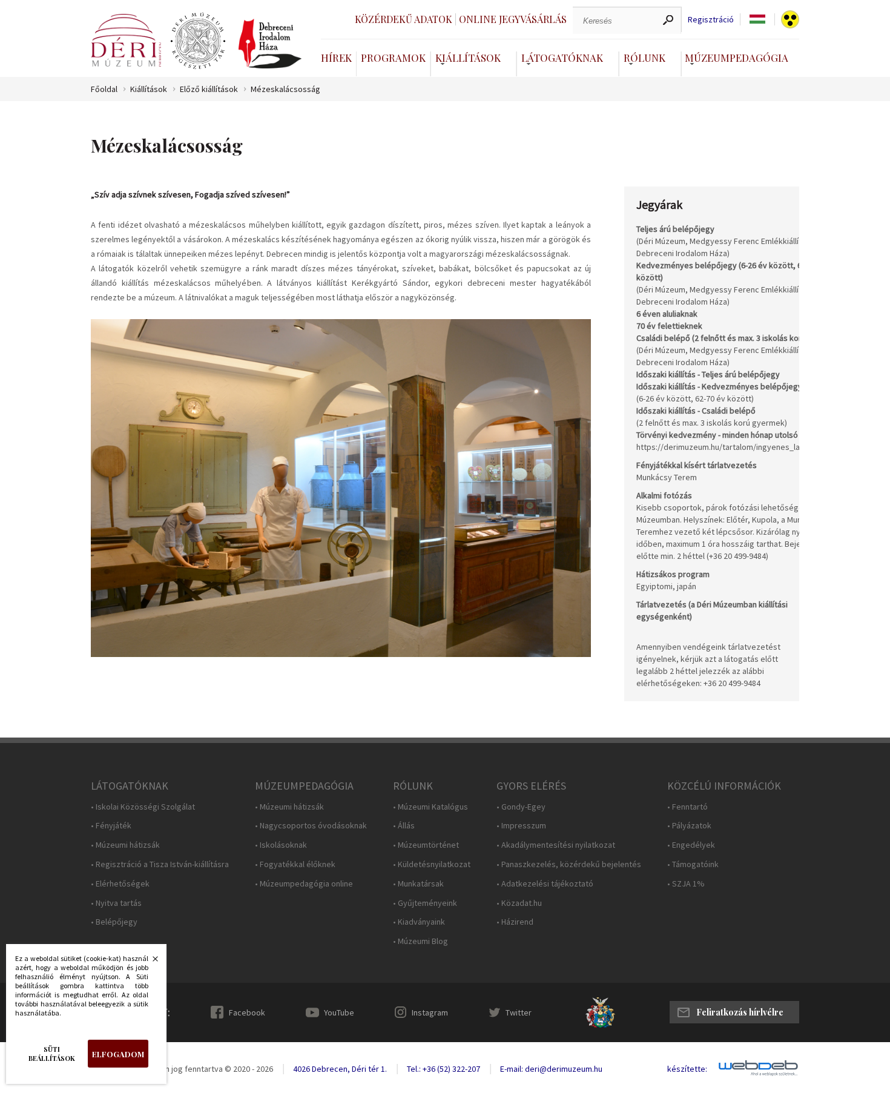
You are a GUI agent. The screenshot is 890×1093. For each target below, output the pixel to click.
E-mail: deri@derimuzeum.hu (551, 1068)
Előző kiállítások (209, 89)
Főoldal (104, 89)
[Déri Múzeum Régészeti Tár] (198, 41)
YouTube (339, 1012)
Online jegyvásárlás (513, 19)
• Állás (404, 826)
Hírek (336, 57)
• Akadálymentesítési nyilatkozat (555, 845)
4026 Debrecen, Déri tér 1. (340, 1068)
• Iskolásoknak (281, 845)
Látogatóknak (562, 57)
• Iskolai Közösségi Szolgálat (143, 807)
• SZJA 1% (686, 884)
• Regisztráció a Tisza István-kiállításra (160, 864)
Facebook (247, 1012)
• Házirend (514, 922)
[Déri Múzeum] (126, 40)
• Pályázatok (689, 826)
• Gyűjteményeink (425, 903)
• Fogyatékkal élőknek (295, 864)
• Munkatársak (418, 884)
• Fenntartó (687, 807)
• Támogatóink (693, 864)
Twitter (519, 1012)
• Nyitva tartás (116, 903)
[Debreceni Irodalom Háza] (270, 43)
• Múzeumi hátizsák (125, 845)
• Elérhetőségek (120, 884)
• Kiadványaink (419, 922)
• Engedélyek (691, 845)
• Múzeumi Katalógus (430, 807)
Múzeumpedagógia (736, 57)
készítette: (687, 1069)
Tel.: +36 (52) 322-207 (443, 1068)
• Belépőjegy (114, 922)
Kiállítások (468, 57)
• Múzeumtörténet (426, 845)
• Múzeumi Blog (420, 941)
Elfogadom (118, 1054)
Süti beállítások (51, 1054)
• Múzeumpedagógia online (304, 884)
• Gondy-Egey (521, 807)
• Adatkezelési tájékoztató (544, 884)
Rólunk (644, 57)
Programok (393, 57)
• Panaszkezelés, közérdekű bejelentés (568, 864)
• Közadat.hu (519, 903)
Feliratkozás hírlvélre (739, 1012)
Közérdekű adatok (403, 19)
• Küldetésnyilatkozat (431, 864)
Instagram (430, 1012)
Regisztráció (711, 20)
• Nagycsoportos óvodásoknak (311, 826)
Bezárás (149, 962)
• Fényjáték (111, 826)
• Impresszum (521, 826)
